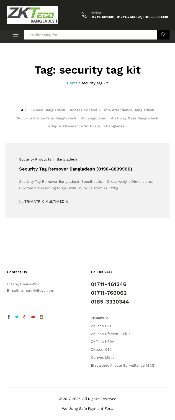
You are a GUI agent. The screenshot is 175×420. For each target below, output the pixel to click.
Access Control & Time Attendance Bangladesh (112, 110)
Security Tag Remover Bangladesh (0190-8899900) (75, 169)
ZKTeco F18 (101, 326)
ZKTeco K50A (102, 341)
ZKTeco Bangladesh (47, 110)
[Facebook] (9, 317)
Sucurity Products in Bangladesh (46, 118)
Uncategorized (93, 118)
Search (163, 35)
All (23, 110)
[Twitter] (17, 317)
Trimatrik (99, 318)
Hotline (96, 13)
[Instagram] (41, 317)
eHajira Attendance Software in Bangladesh (87, 126)
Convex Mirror (103, 357)
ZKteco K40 (101, 349)
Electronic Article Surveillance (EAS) (123, 365)
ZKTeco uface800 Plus (110, 334)
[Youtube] (33, 317)
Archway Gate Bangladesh (134, 118)
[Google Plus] (25, 317)
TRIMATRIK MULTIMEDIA (46, 201)
